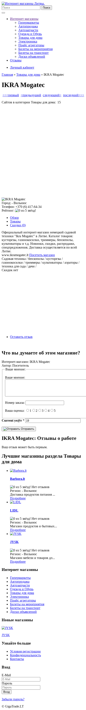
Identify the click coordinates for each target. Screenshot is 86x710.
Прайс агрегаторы (31, 45)
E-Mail (6, 675)
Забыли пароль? (13, 699)
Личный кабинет (22, 67)
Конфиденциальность (25, 655)
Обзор (14, 217)
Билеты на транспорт (33, 53)
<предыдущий (31, 95)
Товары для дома (30, 37)
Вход (6, 691)
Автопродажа (28, 26)
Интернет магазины (24, 19)
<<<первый (11, 95)
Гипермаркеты (28, 22)
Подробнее (18, 498)
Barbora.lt (17, 479)
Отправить (27, 428)
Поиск (46, 7)
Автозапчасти (28, 30)
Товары (15, 221)
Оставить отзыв (21, 337)
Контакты (17, 659)
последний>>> (73, 95)
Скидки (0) (18, 225)
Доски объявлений (31, 56)
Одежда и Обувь (30, 34)
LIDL (14, 510)
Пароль (7, 683)
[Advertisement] (43, 151)
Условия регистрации (25, 651)
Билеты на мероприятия (35, 49)
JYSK (14, 542)
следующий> (52, 95)
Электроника (27, 41)
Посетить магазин (42, 255)
